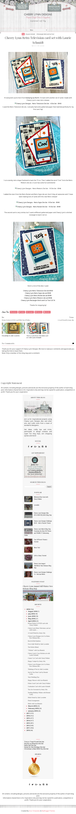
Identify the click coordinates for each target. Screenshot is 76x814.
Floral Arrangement (33, 700)
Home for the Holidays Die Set (34, 747)
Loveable (36, 505)
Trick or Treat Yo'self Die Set (34, 742)
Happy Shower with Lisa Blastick (38, 680)
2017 (28, 713)
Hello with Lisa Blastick (35, 703)
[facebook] (28, 447)
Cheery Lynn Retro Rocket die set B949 (38, 296)
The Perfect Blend (33, 647)
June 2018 (31, 616)
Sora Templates (34, 811)
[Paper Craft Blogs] (34, 768)
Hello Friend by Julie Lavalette (37, 697)
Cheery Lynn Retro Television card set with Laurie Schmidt (37, 336)
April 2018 (32, 621)
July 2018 (31, 614)
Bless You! (37, 547)
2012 (28, 726)
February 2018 (33, 708)
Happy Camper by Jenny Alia (36, 661)
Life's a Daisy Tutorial (40, 555)
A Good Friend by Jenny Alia (36, 633)
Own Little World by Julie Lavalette (38, 644)
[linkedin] (39, 447)
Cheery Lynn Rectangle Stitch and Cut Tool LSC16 (38, 300)
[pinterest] (46, 447)
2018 (28, 609)
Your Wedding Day (33, 677)
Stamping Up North (32, 98)
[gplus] (35, 447)
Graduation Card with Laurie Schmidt (39, 686)
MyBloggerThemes (48, 811)
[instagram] (42, 447)
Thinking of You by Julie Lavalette (38, 669)
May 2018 (31, 619)
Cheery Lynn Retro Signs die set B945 (38, 293)
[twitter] (32, 447)
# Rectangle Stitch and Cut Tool (45, 34)
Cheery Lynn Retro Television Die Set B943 (38, 291)
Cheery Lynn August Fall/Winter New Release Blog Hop (42, 566)
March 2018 (32, 706)
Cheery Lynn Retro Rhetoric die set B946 (38, 298)
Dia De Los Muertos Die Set (33, 744)
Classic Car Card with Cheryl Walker (39, 658)
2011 (28, 728)
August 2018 (33, 611)
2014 (28, 721)
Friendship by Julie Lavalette (11, 336)
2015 (28, 718)
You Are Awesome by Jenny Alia (37, 689)
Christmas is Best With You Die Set (36, 749)
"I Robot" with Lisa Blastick (36, 650)
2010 (28, 730)
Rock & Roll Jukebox (34, 641)
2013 (28, 723)
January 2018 (33, 711)
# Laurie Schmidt (30, 34)
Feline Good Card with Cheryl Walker (39, 683)
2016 (28, 716)
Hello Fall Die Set (30, 745)
